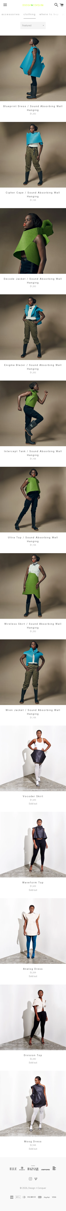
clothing (30, 14)
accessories (11, 14)
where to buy (49, 14)
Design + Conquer (37, 1188)
